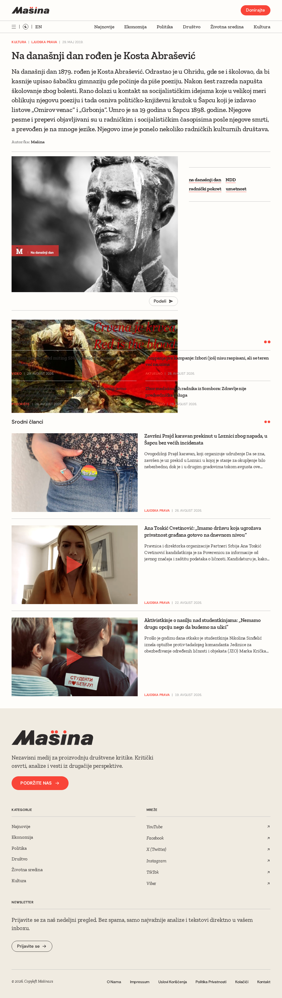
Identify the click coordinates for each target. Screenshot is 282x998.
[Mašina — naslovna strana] (30, 10)
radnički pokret (205, 189)
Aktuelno (153, 373)
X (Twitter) (156, 849)
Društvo (191, 27)
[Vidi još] (14, 27)
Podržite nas (35, 783)
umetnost (236, 189)
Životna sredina (227, 27)
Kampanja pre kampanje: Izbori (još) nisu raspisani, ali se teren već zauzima (207, 361)
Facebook (155, 838)
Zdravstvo (155, 404)
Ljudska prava (44, 42)
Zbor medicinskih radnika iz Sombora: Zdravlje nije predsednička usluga (195, 392)
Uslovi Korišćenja (172, 981)
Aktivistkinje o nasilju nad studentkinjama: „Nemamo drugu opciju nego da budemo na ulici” (202, 623)
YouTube (154, 826)
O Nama (114, 981)
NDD (231, 180)
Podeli (160, 301)
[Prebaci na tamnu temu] (25, 26)
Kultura (262, 27)
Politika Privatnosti (211, 981)
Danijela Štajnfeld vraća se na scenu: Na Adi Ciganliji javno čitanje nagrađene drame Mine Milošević (69, 392)
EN (38, 27)
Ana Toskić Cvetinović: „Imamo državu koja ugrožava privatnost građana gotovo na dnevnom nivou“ (202, 531)
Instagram (156, 860)
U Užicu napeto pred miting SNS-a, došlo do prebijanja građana (65, 361)
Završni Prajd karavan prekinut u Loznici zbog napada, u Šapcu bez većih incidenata (205, 439)
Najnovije (104, 27)
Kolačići (241, 981)
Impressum (140, 981)
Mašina (38, 141)
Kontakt (263, 981)
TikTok (153, 872)
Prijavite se (28, 946)
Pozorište (20, 404)
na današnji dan (205, 180)
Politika (165, 27)
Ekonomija (135, 27)
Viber (151, 883)
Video (16, 373)
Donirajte (255, 10)
